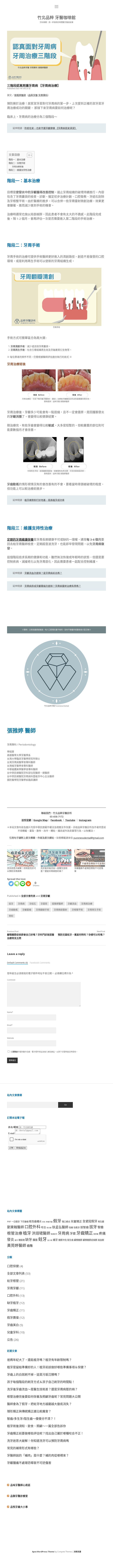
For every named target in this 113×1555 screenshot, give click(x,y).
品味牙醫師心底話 (20, 1485)
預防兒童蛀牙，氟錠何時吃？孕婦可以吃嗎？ (81, 934)
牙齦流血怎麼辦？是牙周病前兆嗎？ (43, 573)
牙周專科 (43, 95)
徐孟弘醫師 (60, 1227)
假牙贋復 (13, 1318)
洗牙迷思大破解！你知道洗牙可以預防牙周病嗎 (38, 1441)
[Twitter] (11, 883)
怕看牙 (77, 1227)
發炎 (10, 1239)
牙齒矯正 (84, 1233)
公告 (10, 1340)
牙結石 (32, 903)
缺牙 (28, 1239)
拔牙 (11, 903)
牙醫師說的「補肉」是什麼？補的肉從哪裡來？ (38, 1455)
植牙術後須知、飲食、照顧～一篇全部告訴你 (36, 1426)
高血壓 (101, 1240)
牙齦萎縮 (26, 909)
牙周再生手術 (94, 909)
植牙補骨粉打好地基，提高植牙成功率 (44, 500)
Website (10, 1038)
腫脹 (35, 1239)
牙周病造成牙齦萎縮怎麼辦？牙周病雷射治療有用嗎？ (52, 586)
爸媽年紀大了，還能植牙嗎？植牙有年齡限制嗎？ (39, 1360)
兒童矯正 (76, 1221)
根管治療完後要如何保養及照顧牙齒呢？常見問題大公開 (44, 1397)
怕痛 (71, 1227)
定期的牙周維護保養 (20, 540)
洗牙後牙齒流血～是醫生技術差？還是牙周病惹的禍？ (54, 869)
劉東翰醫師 (15, 1227)
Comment (11, 980)
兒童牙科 (13, 1332)
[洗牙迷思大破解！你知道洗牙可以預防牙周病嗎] (22, 858)
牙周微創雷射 (60, 909)
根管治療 (14, 1233)
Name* (10, 1012)
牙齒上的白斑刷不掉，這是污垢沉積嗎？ (33, 1375)
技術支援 (77, 1551)
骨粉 (11, 915)
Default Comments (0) (17, 962)
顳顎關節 (78, 1240)
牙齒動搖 (13, 909)
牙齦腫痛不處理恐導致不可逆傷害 (29, 1463)
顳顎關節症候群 (90, 1240)
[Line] (22, 883)
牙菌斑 (44, 903)
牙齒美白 (13, 1325)
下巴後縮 (24, 1221)
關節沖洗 (62, 1240)
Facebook (56, 820)
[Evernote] (16, 883)
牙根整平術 (77, 909)
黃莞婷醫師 (16, 1245)
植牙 (27, 1233)
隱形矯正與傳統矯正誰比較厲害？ (29, 1411)
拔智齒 (84, 1227)
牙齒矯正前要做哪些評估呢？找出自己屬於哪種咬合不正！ (45, 1433)
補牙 (55, 1239)
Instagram (85, 820)
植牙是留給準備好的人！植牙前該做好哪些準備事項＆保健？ (47, 1367)
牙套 (73, 1233)
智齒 (100, 1227)
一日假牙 (15, 1221)
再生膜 (101, 1221)
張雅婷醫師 (20, 95)
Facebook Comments (40, 962)
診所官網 (26, 820)
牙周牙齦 (45, 896)
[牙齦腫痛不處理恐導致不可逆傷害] (89, 858)
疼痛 (102, 1233)
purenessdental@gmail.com (88, 837)
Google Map (40, 820)
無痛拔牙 (54, 1234)
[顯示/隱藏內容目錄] (28, 155)
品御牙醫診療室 (19, 1496)
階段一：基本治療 (17, 159)
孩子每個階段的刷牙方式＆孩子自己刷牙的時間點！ (41, 1382)
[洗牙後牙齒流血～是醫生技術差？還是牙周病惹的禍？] (56, 858)
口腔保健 (13, 1266)
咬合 (43, 1227)
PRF (9, 1221)
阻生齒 (70, 1240)
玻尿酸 (95, 1234)
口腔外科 (32, 1226)
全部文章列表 (28, 896)
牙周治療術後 (18, 166)
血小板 (49, 1240)
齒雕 (30, 1246)
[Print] (28, 883)
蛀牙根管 (13, 1281)
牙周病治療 (86, 903)
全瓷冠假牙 (90, 1221)
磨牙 (16, 1240)
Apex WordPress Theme (43, 1551)
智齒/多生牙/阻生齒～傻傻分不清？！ (31, 1419)
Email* (10, 1025)
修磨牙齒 (49, 1222)
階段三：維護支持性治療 (20, 170)
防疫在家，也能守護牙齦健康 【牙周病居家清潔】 (50, 128)
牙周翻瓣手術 (42, 909)
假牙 (57, 1221)
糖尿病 (22, 1240)
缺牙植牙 (13, 1303)
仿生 (43, 1222)
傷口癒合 (66, 1221)
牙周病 (21, 903)
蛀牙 (42, 1239)
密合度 (49, 1228)
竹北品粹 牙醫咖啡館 (56, 18)
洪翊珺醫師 (41, 1233)
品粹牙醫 (33, 95)
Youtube (70, 820)
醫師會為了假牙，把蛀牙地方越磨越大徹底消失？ (39, 1404)
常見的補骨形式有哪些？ (23, 1448)
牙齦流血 (72, 903)
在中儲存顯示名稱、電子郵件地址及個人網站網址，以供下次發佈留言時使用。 (44, 1052)
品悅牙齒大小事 (19, 1507)
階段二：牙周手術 (17, 163)
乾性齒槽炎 (35, 1221)
